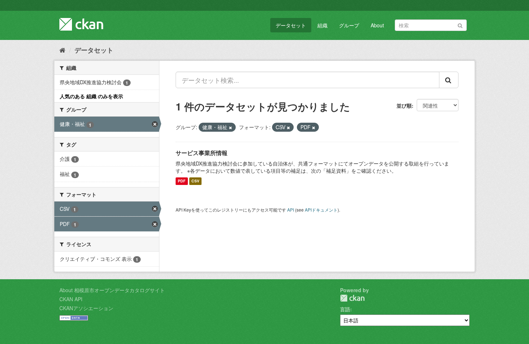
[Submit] (460, 25)
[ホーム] (62, 49)
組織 (322, 25)
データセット (291, 25)
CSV (195, 181)
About (377, 25)
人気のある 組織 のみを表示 (91, 96)
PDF (181, 181)
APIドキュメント (321, 210)
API (290, 210)
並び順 (404, 105)
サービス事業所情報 (201, 153)
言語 (345, 309)
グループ (349, 25)
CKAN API (70, 299)
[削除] (230, 127)
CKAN (352, 298)
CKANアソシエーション (86, 308)
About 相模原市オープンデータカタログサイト (112, 290)
